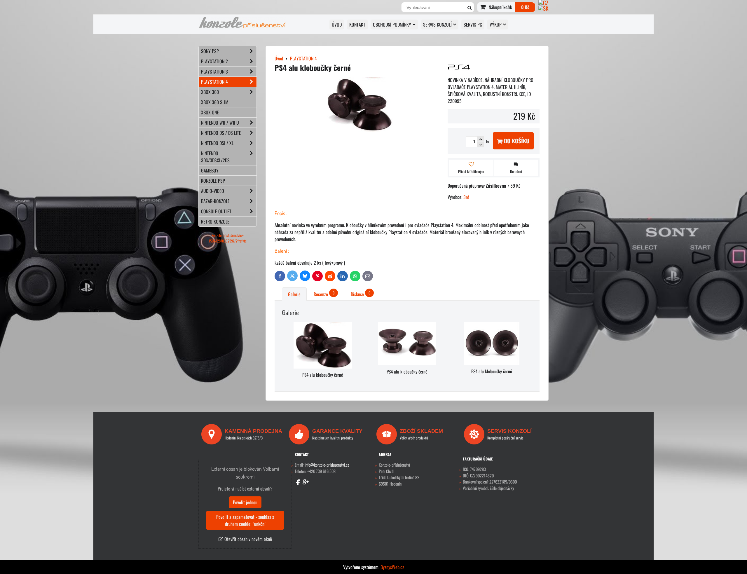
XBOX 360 (210, 91)
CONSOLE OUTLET (216, 211)
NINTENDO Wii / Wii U (220, 122)
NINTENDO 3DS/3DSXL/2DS (215, 157)
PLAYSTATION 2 (214, 61)
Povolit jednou (245, 502)
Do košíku (515, 141)
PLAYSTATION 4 (214, 81)
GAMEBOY (210, 170)
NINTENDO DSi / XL (217, 142)
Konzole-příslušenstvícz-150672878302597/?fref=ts (228, 238)
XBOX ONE (210, 112)
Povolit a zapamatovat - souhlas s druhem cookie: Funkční (245, 520)
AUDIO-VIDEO (212, 190)
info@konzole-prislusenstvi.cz (327, 465)
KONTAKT (357, 24)
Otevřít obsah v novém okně (247, 538)
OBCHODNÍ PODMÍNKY (392, 24)
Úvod (337, 24)
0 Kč (525, 7)
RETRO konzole (215, 221)
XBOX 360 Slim (214, 102)
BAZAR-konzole (215, 201)
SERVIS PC (473, 24)
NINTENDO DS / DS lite (221, 132)
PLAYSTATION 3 (214, 71)
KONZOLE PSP (213, 180)
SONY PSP (210, 51)
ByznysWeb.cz (392, 566)
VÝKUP (496, 24)
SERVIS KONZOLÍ (437, 24)
